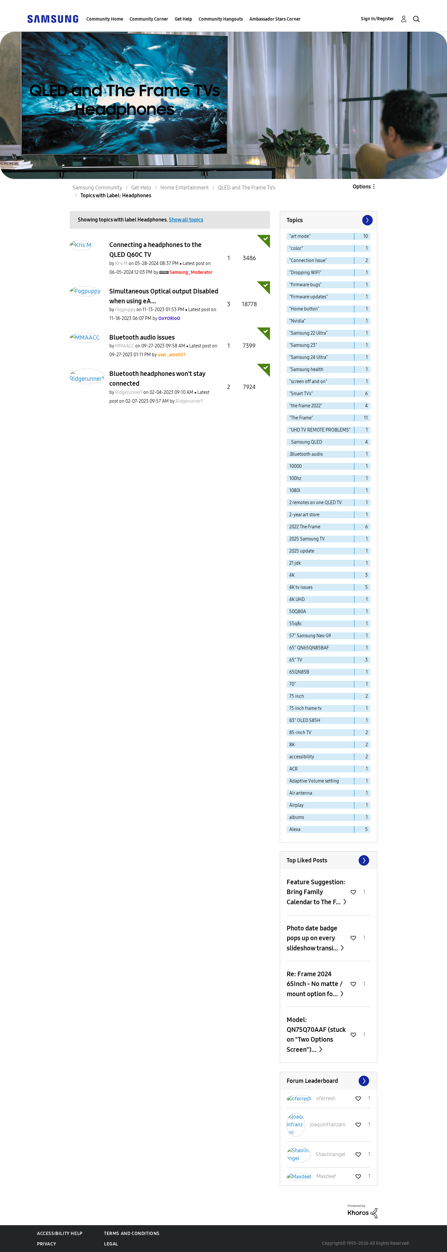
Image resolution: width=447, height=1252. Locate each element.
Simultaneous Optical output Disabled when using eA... (163, 296)
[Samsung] (52, 18)
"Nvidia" (297, 321)
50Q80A (297, 611)
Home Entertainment (184, 188)
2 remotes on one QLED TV (315, 502)
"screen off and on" (308, 381)
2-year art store (304, 515)
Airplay (296, 805)
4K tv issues (301, 587)
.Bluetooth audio (306, 454)
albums (296, 817)
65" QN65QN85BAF (309, 648)
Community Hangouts (221, 19)
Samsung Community (97, 188)
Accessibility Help (59, 1233)
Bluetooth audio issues (142, 337)
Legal (111, 1244)
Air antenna (300, 793)
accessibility (301, 757)
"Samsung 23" (303, 345)
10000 (295, 466)
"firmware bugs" (305, 285)
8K (292, 745)
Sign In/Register (377, 19)
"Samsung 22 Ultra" (308, 333)
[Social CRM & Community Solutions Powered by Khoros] (362, 1211)
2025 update (301, 551)
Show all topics (186, 220)
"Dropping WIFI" (305, 272)
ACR (293, 769)
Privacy (46, 1244)
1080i (294, 490)
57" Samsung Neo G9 (310, 636)
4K (292, 575)
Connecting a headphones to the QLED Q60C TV (155, 249)
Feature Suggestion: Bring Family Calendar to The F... (316, 892)
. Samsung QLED (305, 442)
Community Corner (149, 19)
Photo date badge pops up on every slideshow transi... (313, 938)
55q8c (295, 623)
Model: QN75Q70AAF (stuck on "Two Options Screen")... (316, 1034)
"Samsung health (306, 369)
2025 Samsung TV (307, 539)
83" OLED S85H (304, 720)
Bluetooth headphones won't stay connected (157, 378)
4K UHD (297, 599)
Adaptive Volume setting (314, 781)
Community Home (104, 19)
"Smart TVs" (301, 394)
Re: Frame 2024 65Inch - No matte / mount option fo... (315, 984)
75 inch (296, 696)
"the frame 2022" (305, 406)
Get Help (183, 19)
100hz (295, 478)
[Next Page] (367, 220)
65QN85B (299, 672)
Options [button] (362, 187)
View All (328, 860)
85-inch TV (300, 732)
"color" (296, 248)
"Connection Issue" (308, 260)
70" (292, 684)
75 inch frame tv (305, 708)
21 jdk (295, 563)
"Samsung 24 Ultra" (308, 357)
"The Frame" (301, 418)
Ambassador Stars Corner (275, 19)
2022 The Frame (304, 527)
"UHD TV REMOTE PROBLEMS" (319, 430)
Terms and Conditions (132, 1233)
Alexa (294, 829)
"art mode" (300, 236)
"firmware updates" (308, 297)
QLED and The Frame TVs (246, 188)
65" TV (295, 660)
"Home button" (304, 309)
